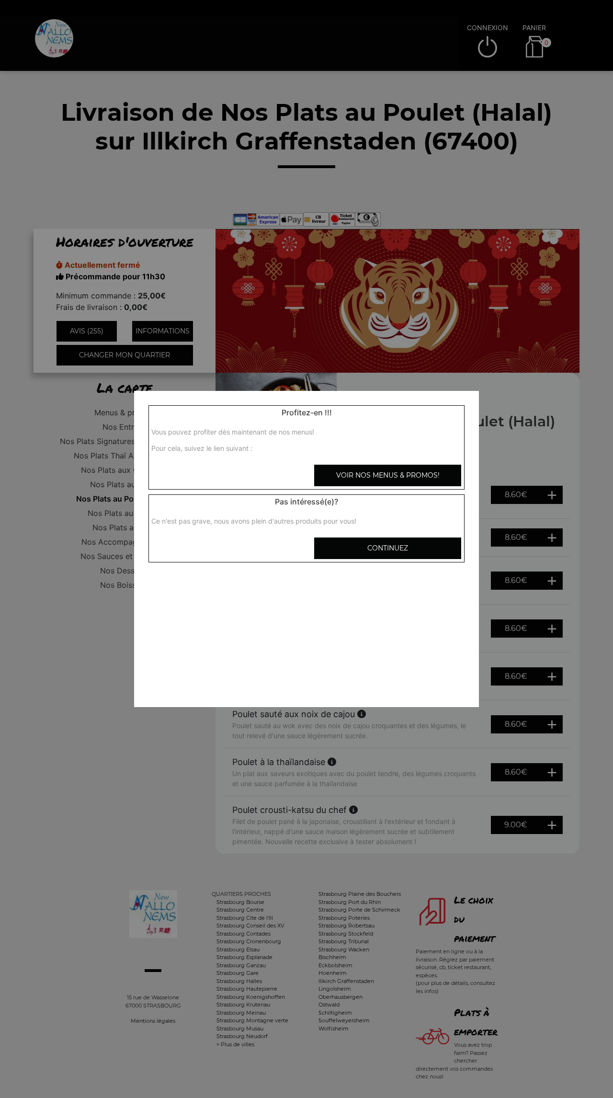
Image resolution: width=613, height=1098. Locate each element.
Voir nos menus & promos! (388, 475)
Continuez (387, 548)
